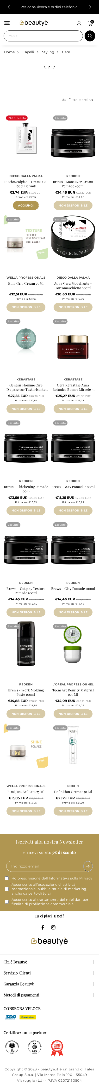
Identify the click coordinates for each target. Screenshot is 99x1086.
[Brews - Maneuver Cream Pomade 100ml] (73, 135)
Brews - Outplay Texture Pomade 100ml (25, 590)
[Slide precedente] (9, 7)
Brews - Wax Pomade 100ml (73, 487)
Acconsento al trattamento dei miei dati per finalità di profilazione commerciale (50, 901)
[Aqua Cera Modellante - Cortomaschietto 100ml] (73, 237)
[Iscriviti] (88, 866)
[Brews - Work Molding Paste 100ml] (26, 643)
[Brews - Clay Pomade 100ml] (73, 542)
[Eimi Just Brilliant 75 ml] (26, 745)
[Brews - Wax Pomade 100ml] (73, 440)
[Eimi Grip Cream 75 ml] (26, 237)
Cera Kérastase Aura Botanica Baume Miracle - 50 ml (73, 387)
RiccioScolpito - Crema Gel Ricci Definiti (26, 184)
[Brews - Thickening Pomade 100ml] (26, 440)
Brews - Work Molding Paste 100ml (26, 692)
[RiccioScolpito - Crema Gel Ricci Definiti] (26, 135)
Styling (48, 52)
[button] (7, 23)
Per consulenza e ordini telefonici (49, 7)
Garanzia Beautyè (19, 983)
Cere (66, 52)
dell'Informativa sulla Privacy (67, 878)
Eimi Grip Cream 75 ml (25, 283)
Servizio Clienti (17, 972)
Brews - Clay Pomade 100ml (73, 588)
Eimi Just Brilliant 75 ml (25, 792)
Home (9, 52)
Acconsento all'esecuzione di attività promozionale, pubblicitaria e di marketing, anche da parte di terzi (49, 889)
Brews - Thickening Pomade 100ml (26, 489)
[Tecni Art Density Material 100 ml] (73, 643)
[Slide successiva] (90, 7)
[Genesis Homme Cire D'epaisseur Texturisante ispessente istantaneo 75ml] (26, 338)
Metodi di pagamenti (21, 994)
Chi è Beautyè (15, 961)
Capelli (28, 52)
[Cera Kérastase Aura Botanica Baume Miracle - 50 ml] (73, 338)
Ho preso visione (52, 878)
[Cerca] (90, 35)
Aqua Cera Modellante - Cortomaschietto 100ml (73, 285)
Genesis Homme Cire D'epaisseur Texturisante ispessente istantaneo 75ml (26, 387)
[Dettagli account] (79, 23)
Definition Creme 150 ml (73, 792)
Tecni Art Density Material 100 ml (73, 692)
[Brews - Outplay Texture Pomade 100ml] (26, 542)
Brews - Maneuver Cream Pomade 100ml (73, 184)
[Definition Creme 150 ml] (73, 745)
